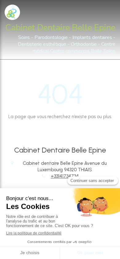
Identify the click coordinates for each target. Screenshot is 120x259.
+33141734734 (65, 176)
